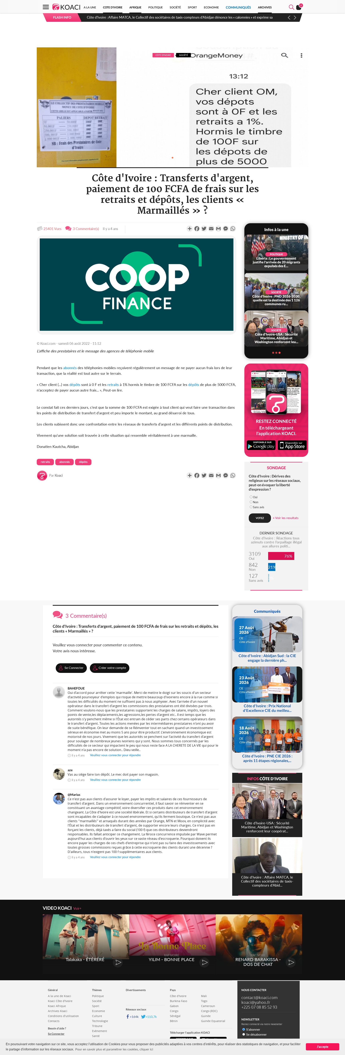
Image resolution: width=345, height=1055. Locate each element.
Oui (255, 497)
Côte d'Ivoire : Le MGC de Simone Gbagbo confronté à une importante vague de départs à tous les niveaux (165, 17)
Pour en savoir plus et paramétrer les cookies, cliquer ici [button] (114, 1049)
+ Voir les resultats (285, 518)
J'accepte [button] (322, 1046)
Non (255, 502)
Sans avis (258, 507)
